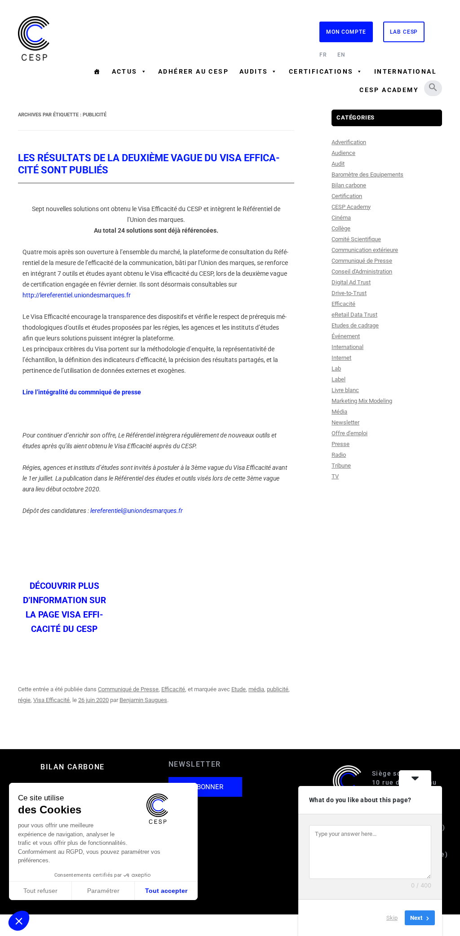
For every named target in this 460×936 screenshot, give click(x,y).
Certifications (321, 71)
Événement (346, 336)
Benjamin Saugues (143, 700)
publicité (277, 689)
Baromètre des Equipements (367, 174)
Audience (343, 153)
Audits (253, 71)
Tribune (341, 465)
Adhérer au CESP (193, 71)
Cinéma (341, 217)
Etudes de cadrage (355, 325)
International (405, 71)
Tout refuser (40, 890)
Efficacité (173, 689)
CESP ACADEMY (389, 89)
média (256, 689)
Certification (347, 196)
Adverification (349, 142)
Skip (392, 917)
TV (335, 476)
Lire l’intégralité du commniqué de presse (81, 392)
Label (338, 379)
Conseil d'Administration (362, 271)
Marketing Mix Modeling (362, 400)
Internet (341, 357)
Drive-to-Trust (349, 293)
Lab (336, 368)
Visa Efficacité (51, 700)
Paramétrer (103, 890)
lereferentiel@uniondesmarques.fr (136, 510)
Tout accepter (166, 890)
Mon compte (346, 32)
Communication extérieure (365, 250)
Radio (339, 454)
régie (24, 700)
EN (341, 55)
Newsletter (345, 422)
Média (339, 411)
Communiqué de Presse (128, 689)
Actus (124, 71)
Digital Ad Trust (351, 282)
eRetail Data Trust (354, 314)
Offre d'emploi (349, 433)
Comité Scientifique (356, 239)
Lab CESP (404, 32)
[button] (433, 87)
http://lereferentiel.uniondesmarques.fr (76, 295)
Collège (341, 228)
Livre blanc (345, 390)
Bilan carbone (349, 185)
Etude (238, 689)
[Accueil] (97, 71)
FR (323, 55)
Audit (338, 163)
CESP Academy (351, 206)
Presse (340, 444)
